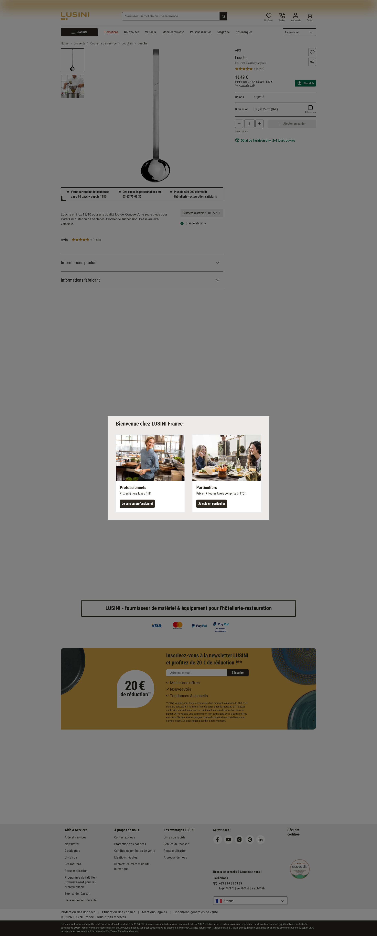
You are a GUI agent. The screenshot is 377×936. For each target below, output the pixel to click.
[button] (150, 473)
